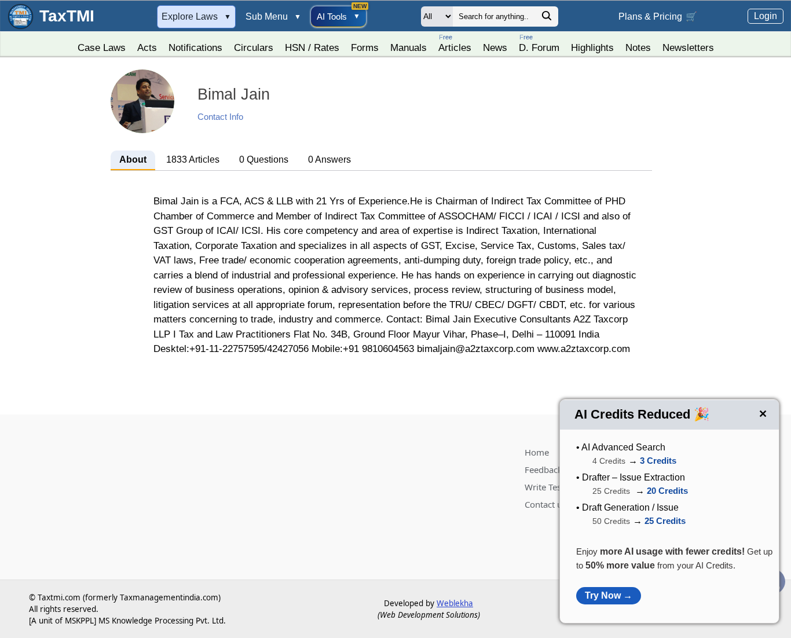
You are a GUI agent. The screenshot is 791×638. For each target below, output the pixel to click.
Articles (454, 43)
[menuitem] (101, 44)
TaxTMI (66, 16)
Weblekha (455, 603)
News (495, 47)
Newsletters (688, 47)
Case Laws (102, 47)
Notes (638, 47)
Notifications (195, 47)
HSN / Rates (312, 47)
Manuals (408, 47)
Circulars (253, 47)
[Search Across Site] (546, 18)
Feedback (543, 469)
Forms (365, 47)
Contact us (545, 504)
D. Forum (539, 43)
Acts (147, 47)
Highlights (592, 47)
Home (537, 452)
